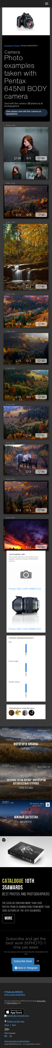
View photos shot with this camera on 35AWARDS (23, 112)
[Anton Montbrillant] (31, 713)
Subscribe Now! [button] (23, 961)
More (8, 918)
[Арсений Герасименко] (11, 713)
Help (14, 1025)
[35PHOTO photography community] (13, 3)
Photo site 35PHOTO (14, 992)
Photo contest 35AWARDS (14, 995)
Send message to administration (17, 1041)
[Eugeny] (25, 713)
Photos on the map (15, 1021)
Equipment (8, 46)
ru (10, 1035)
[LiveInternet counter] (10, 997)
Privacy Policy (41, 1001)
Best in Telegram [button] (27, 967)
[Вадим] (18, 713)
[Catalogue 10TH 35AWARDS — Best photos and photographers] (26, 852)
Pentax (17, 46)
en (5, 1035)
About (6, 1025)
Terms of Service (12, 1003)
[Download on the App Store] (17, 1012)
